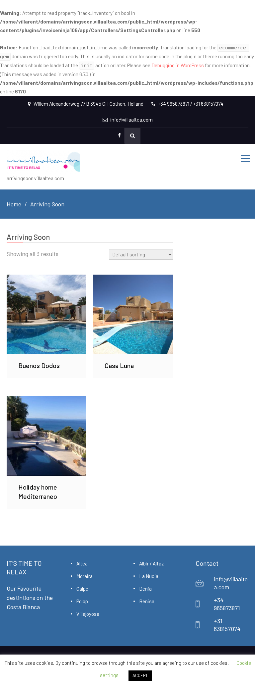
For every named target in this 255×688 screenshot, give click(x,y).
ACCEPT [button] (140, 675)
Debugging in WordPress (177, 65)
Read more (46, 314)
